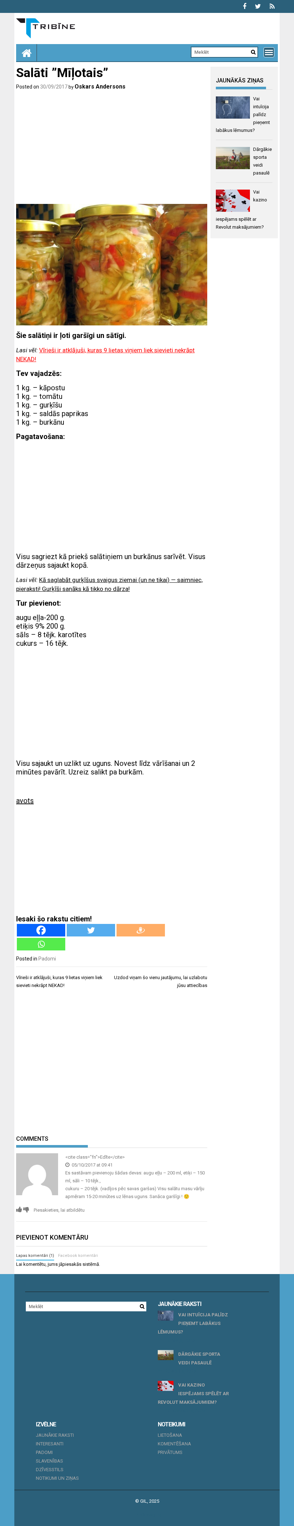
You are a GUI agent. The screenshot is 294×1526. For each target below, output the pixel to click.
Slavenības (49, 1461)
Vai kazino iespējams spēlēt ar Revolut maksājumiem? (193, 1393)
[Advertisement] (111, 148)
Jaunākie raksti (55, 1435)
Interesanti (49, 1443)
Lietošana (170, 1435)
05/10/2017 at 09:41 (92, 1165)
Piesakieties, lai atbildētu (59, 1210)
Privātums (170, 1452)
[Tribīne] (26, 52)
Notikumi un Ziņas (57, 1478)
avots (25, 800)
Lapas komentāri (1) (35, 1255)
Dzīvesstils (49, 1469)
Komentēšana (174, 1443)
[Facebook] (41, 930)
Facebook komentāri (78, 1255)
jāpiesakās (70, 1264)
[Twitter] (91, 930)
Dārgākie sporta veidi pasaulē (199, 1358)
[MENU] (269, 52)
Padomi (47, 959)
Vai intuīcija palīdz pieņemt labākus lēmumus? (193, 1323)
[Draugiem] (141, 930)
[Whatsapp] (41, 944)
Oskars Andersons (100, 86)
